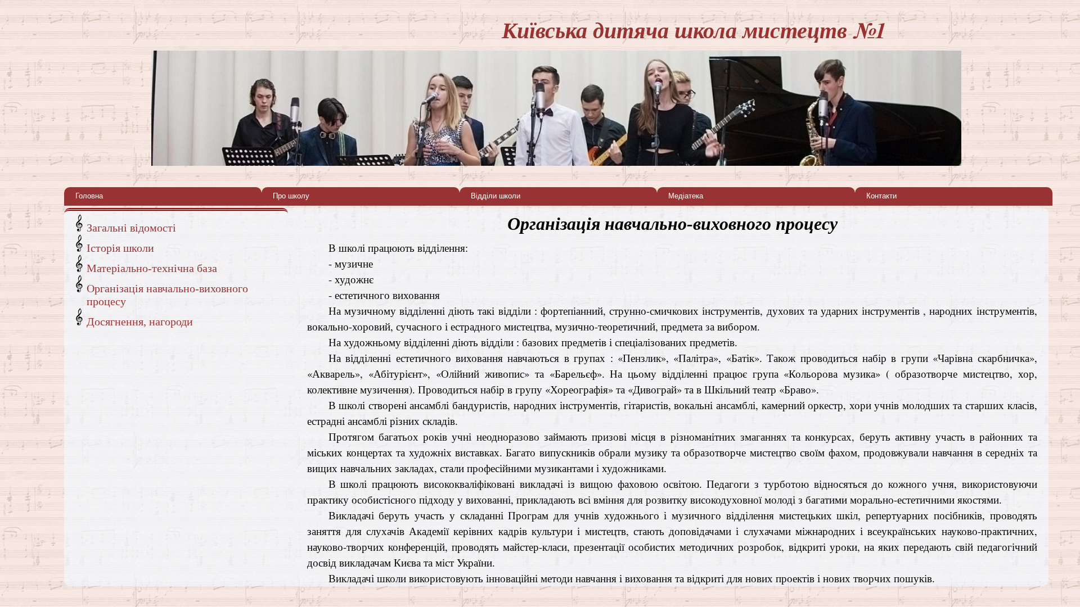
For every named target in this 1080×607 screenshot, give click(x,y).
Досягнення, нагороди (140, 321)
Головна (89, 196)
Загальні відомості (131, 227)
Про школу (291, 196)
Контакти (881, 196)
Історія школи (120, 248)
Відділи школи (495, 196)
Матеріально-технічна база (152, 268)
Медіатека (685, 196)
